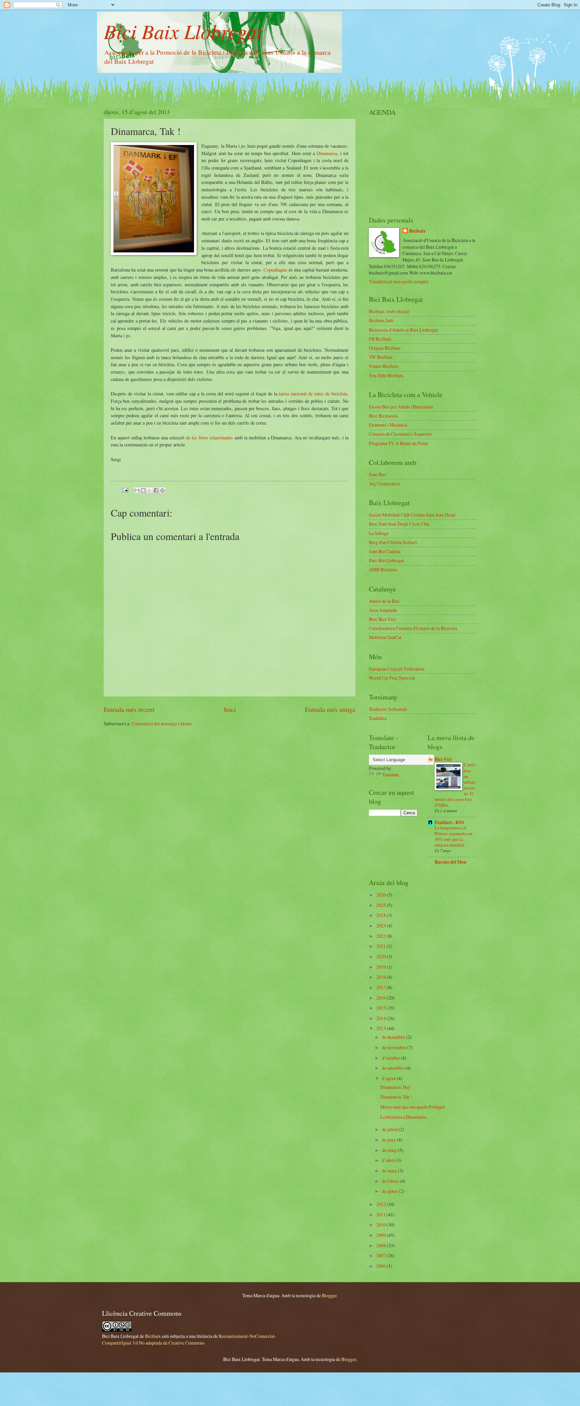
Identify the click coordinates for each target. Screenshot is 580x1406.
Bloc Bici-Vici (382, 619)
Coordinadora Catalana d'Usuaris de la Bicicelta (413, 628)
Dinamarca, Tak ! (396, 1097)
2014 (381, 1018)
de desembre (394, 1037)
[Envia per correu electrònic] (137, 490)
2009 (381, 1235)
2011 (381, 1214)
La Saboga (378, 533)
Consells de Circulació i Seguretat (400, 434)
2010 (381, 1224)
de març (390, 1170)
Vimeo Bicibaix (383, 366)
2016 (381, 998)
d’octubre (391, 1058)
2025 (381, 905)
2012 (381, 1204)
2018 (381, 977)
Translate (390, 774)
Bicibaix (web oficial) (389, 311)
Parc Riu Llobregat (386, 560)
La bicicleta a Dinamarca (403, 1117)
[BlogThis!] (143, 490)
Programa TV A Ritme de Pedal (398, 443)
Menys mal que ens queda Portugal (412, 1107)
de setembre (393, 1068)
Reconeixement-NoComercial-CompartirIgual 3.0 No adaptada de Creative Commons (189, 1339)
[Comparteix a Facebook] (156, 490)
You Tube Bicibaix (386, 375)
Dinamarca (327, 153)
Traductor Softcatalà (388, 709)
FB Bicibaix (380, 339)
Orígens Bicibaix (384, 348)
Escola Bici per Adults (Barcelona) (401, 406)
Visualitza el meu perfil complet (398, 281)
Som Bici (377, 474)
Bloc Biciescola (383, 416)
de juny (389, 1139)
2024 (381, 915)
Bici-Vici (443, 759)
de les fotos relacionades (209, 437)
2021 (381, 946)
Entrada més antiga (330, 709)
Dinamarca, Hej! (395, 1087)
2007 (381, 1255)
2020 (381, 956)
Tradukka (377, 718)
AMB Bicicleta (383, 569)
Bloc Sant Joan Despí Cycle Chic (399, 524)
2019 (381, 967)
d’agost (389, 1078)
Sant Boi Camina (384, 551)
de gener (390, 1191)
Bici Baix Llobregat (183, 30)
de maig (390, 1150)
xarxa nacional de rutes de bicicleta (313, 393)
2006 (381, 1266)
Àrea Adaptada (383, 610)
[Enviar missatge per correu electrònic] (125, 489)
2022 (381, 936)
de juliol (390, 1129)
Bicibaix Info (381, 320)
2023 (381, 925)
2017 (381, 987)
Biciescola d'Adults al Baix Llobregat (403, 330)
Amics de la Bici (384, 601)
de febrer (391, 1181)
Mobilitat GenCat (385, 637)
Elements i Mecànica (388, 425)
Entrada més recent (129, 709)
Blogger (329, 1295)
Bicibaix (417, 231)
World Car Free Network (392, 678)
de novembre (394, 1047)
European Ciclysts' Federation (396, 669)
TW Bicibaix (381, 357)
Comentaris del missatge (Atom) (162, 723)
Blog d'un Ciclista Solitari (393, 542)
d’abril (389, 1160)
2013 (381, 1028)
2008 (381, 1245)
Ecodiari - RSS (449, 822)
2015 (381, 1008)
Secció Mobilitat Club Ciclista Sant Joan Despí (412, 515)
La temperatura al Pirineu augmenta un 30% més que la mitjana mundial (453, 836)
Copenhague (275, 269)
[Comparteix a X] (149, 490)
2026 (381, 894)
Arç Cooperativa (384, 483)
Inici (230, 709)
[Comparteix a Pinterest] (162, 490)
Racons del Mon (451, 862)
